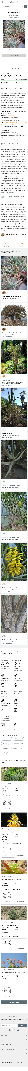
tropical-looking (9, 124)
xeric (14, 124)
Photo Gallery (6, 246)
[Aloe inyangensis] (14, 973)
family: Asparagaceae (17, 743)
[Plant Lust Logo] (14, 2)
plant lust (7, 380)
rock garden (6, 748)
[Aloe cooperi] (14, 833)
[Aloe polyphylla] (14, 786)
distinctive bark (15, 122)
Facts (14, 245)
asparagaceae (11, 115)
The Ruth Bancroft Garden (12, 485)
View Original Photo (7, 300)
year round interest (20, 124)
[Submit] (25, 6)
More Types (21, 246)
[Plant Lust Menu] (2, 2)
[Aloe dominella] (14, 926)
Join (22, 1025)
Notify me (14, 63)
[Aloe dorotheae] (14, 879)
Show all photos (14, 55)
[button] (22, 6)
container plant (7, 122)
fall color (22, 122)
